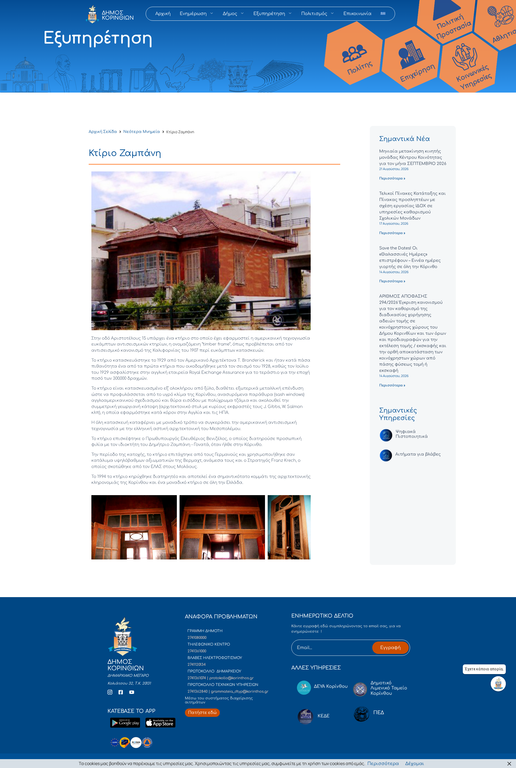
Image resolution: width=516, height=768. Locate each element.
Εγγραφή (390, 647)
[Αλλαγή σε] (383, 13)
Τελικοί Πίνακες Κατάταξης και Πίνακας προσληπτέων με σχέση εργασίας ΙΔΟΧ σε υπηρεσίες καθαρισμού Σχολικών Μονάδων (412, 206)
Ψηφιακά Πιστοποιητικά (412, 434)
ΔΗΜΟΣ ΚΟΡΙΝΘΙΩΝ (118, 15)
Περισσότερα (383, 763)
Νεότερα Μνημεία (141, 132)
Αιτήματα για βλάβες (418, 454)
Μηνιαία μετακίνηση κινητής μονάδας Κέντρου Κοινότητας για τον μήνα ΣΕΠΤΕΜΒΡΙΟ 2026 (412, 157)
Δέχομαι (414, 763)
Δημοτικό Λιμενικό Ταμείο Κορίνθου (389, 688)
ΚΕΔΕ (323, 716)
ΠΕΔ (378, 712)
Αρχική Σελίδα (103, 132)
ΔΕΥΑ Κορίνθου (331, 686)
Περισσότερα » (392, 178)
